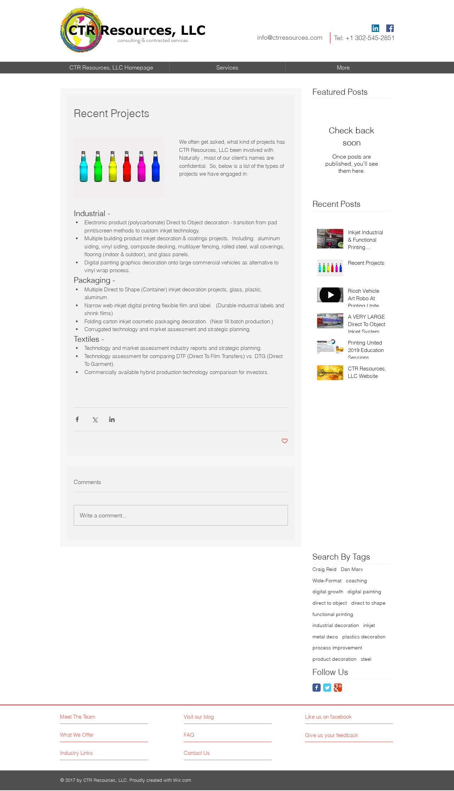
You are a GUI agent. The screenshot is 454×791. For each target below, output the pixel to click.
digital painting (364, 591)
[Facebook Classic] (316, 687)
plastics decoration (364, 636)
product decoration (334, 659)
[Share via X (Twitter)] (94, 419)
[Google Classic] (338, 687)
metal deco (325, 636)
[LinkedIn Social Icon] (375, 28)
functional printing (332, 614)
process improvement (337, 647)
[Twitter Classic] (327, 687)
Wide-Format (327, 580)
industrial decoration (335, 625)
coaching (356, 580)
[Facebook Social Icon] (390, 28)
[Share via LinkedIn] (112, 419)
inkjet (369, 625)
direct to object (329, 603)
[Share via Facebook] (77, 419)
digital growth (327, 591)
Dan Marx (352, 569)
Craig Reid (324, 569)
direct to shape (368, 603)
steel (366, 659)
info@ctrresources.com (289, 37)
